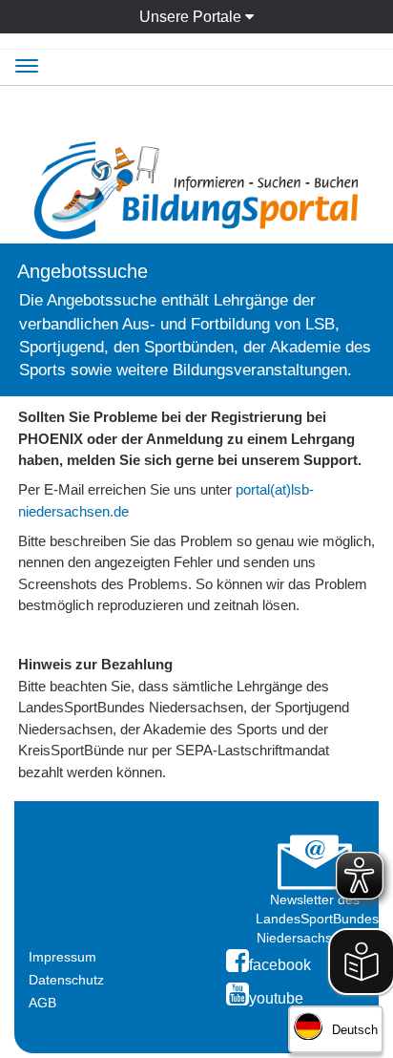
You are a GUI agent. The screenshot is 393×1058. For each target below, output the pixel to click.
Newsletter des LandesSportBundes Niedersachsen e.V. (317, 918)
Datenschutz (66, 979)
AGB (42, 1002)
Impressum (62, 956)
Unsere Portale (192, 17)
